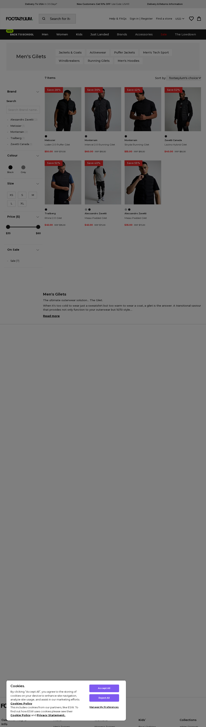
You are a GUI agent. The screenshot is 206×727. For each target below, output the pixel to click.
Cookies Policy (21, 703)
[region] (66, 700)
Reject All (104, 697)
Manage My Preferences (104, 707)
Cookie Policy (20, 715)
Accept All (104, 688)
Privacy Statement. (51, 715)
